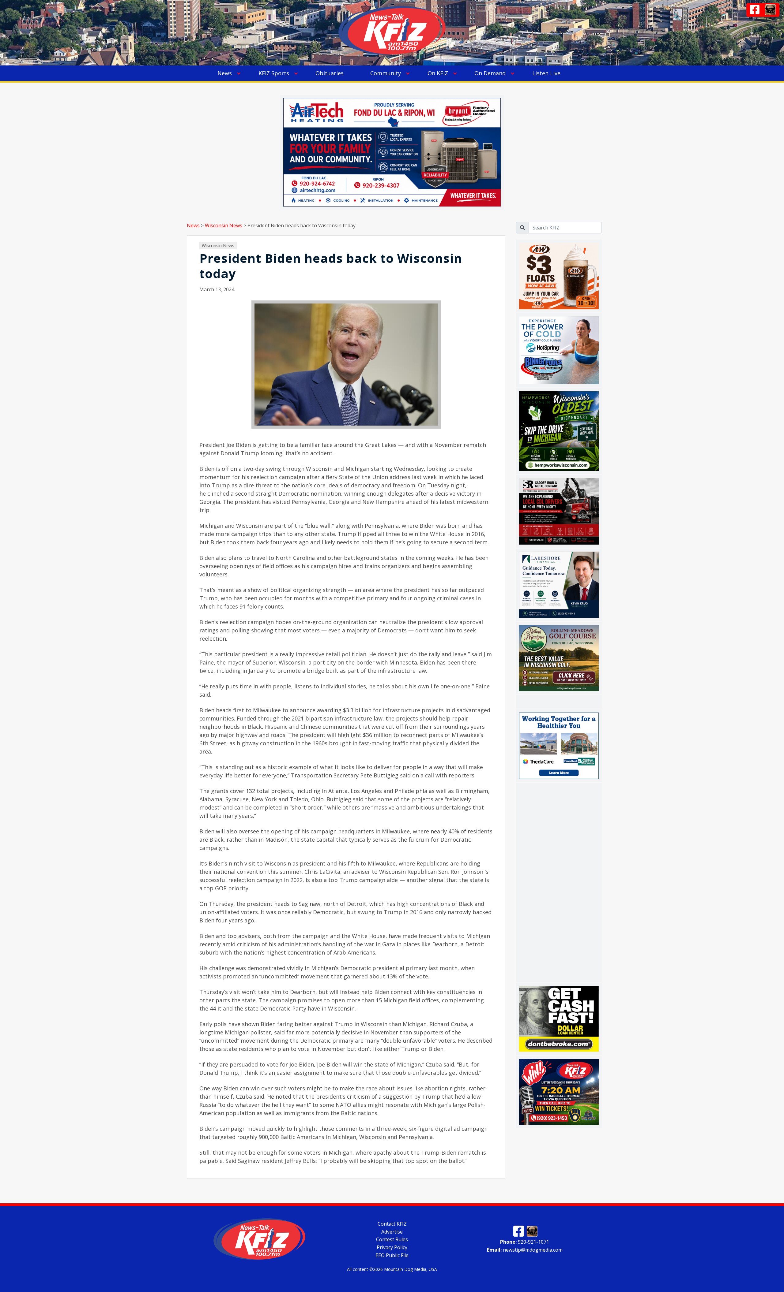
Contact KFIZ (392, 1223)
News (224, 73)
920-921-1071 (524, 1241)
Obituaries (329, 73)
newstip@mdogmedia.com (525, 1249)
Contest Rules (392, 1239)
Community (385, 73)
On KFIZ (438, 73)
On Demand (490, 73)
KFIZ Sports (273, 73)
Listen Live (546, 73)
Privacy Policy (392, 1247)
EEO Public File (392, 1255)
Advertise (392, 1231)
